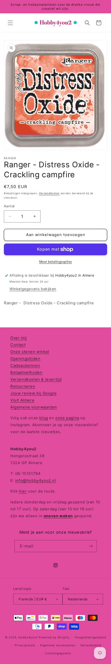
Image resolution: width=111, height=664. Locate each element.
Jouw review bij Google (33, 393)
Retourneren (22, 386)
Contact (18, 344)
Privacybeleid (25, 645)
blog (43, 417)
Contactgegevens (58, 653)
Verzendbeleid (90, 645)
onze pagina (67, 417)
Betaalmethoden (26, 372)
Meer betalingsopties (55, 261)
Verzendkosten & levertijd (36, 379)
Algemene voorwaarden (33, 407)
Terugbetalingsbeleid (90, 637)
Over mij (18, 337)
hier (23, 491)
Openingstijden (25, 358)
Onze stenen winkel (29, 351)
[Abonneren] (91, 546)
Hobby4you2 (28, 637)
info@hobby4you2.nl (35, 480)
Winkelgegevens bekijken (33, 289)
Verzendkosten (49, 193)
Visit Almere (22, 400)
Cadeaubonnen (25, 365)
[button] (10, 22)
